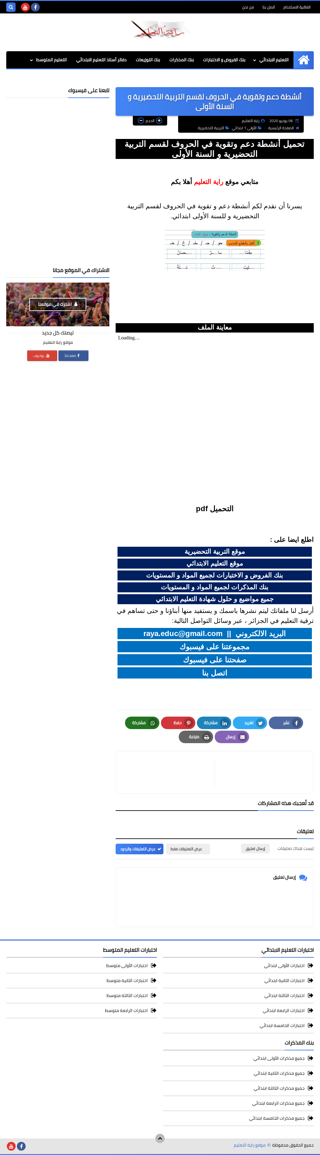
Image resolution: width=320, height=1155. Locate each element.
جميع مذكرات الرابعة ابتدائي (278, 1103)
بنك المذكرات (181, 60)
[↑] (160, 1138)
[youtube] (25, 7)
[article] (168, 772)
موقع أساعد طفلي (230, 78)
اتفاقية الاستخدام (297, 7)
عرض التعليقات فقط (186, 848)
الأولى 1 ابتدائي (244, 128)
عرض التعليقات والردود (138, 848)
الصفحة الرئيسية (281, 128)
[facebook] (35, 7)
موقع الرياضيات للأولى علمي (283, 78)
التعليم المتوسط (51, 60)
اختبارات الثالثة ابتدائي (284, 995)
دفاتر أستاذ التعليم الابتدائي (101, 60)
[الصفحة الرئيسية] (303, 59)
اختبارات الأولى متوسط (127, 966)
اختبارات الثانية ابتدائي (284, 980)
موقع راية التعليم (250, 1145)
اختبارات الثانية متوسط (127, 980)
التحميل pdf (215, 508)
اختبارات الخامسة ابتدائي (282, 1025)
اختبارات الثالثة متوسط (127, 995)
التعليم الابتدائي (274, 60)
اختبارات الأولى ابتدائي (284, 966)
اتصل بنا (268, 7)
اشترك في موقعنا (55, 304)
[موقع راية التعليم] (160, 29)
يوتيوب (39, 355)
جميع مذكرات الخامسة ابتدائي (277, 1118)
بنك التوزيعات (148, 60)
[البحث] (11, 7)
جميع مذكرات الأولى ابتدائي (279, 1058)
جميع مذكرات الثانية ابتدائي (279, 1073)
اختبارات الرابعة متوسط (126, 1010)
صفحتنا (70, 355)
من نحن (248, 7)
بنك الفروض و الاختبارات (224, 60)
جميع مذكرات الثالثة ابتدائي (279, 1088)
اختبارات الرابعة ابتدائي (284, 1010)
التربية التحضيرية (211, 128)
